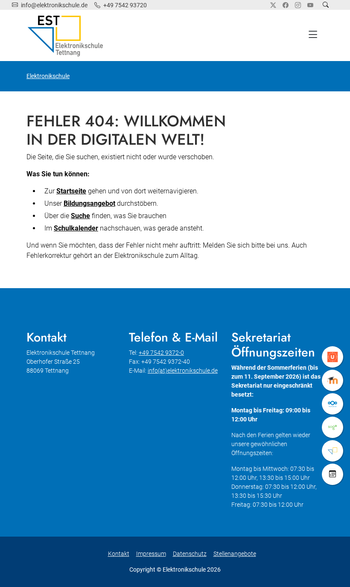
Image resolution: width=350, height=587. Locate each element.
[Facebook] (286, 5)
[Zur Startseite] (67, 35)
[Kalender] (332, 474)
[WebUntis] (332, 357)
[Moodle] (332, 380)
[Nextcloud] (332, 404)
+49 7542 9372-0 (161, 352)
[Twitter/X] (273, 5)
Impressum (151, 553)
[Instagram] (298, 5)
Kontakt (118, 553)
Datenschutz (190, 553)
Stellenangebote (234, 553)
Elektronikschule (48, 76)
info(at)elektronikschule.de (183, 370)
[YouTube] (310, 5)
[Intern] (332, 450)
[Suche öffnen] (325, 5)
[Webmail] (332, 427)
